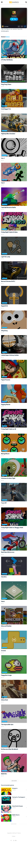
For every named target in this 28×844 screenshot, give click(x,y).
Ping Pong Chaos (6, 84)
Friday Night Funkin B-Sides (9, 232)
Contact (13, 836)
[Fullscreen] (25, 26)
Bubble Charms (15, 815)
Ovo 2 (2, 158)
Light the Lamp (5, 257)
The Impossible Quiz (7, 725)
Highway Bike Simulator (8, 134)
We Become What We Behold (9, 749)
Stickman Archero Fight (8, 478)
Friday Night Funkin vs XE (8, 429)
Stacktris (4, 577)
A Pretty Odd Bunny (7, 60)
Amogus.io (14, 788)
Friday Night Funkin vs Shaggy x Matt (12, 528)
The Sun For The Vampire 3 (18, 797)
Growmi (3, 651)
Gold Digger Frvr (6, 109)
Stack (3, 601)
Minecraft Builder (6, 626)
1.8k (3, 62)
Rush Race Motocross (7, 552)
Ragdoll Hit (4, 306)
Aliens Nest (4, 700)
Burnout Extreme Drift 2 (8, 281)
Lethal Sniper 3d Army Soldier (10, 355)
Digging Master (5, 405)
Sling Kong (4, 331)
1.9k (3, 308)
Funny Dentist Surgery (17, 806)
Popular (4, 56)
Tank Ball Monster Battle (8, 208)
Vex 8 (2, 183)
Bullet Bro (4, 774)
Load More (14, 780)
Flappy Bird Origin (6, 675)
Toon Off (3, 503)
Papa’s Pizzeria (5, 380)
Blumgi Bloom (5, 454)
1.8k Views (14, 790)
